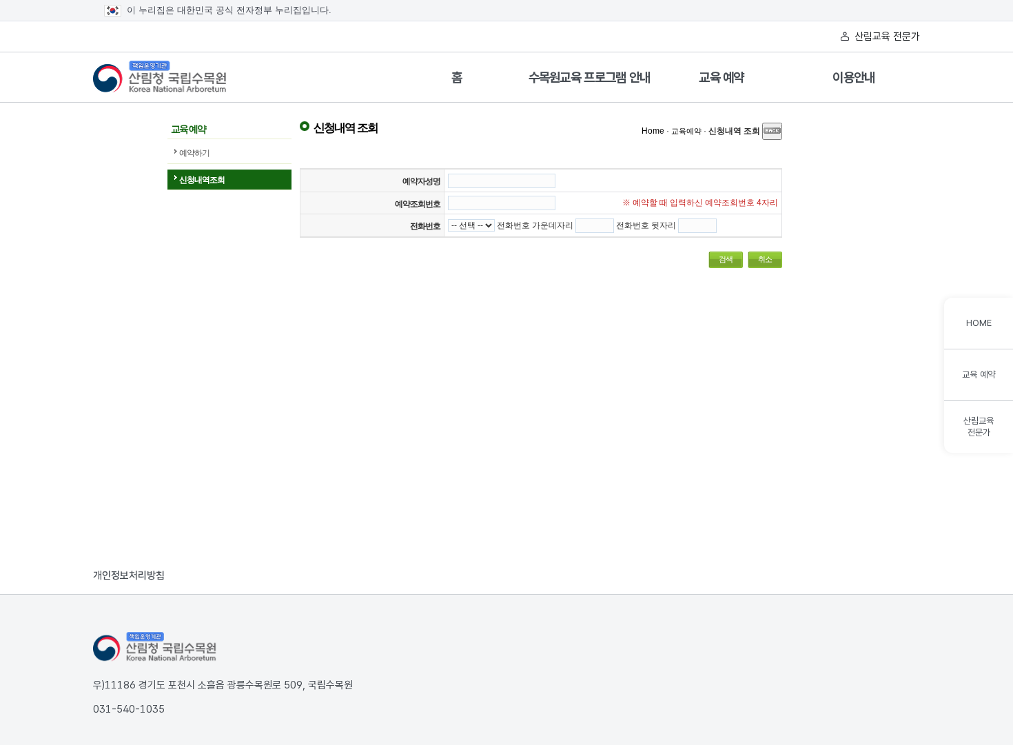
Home (653, 131)
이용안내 (853, 77)
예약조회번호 (417, 204)
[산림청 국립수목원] (155, 647)
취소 (765, 259)
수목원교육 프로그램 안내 (590, 77)
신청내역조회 (202, 180)
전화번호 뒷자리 (646, 225)
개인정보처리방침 (129, 575)
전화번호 (425, 226)
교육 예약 (721, 77)
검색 (726, 259)
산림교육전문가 (978, 427)
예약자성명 (421, 181)
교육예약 (686, 131)
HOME (979, 323)
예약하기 (194, 153)
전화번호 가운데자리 (535, 225)
